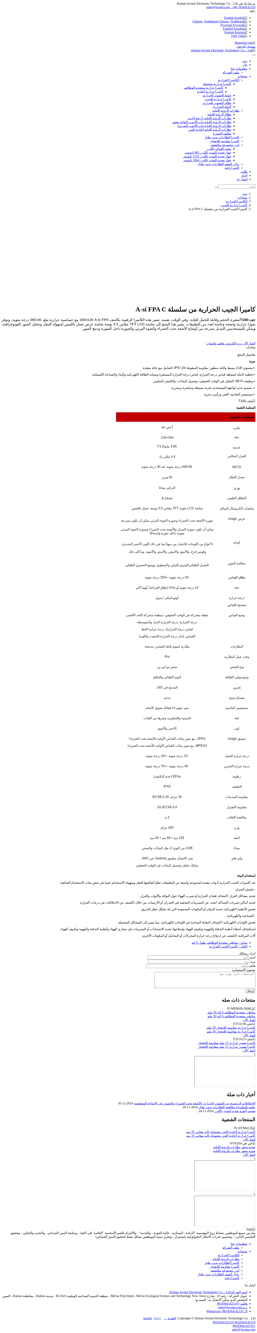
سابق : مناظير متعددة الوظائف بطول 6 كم (219, 942)
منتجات (242, 197)
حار (245, 64)
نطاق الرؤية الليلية (219, 114)
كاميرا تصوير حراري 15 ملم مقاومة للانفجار (226, 1043)
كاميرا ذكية (232, 168)
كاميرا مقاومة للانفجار (224, 141)
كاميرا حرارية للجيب (218, 99)
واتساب (211, 343)
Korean (229, 32)
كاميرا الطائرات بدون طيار (221, 137)
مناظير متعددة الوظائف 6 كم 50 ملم (231, 1012)
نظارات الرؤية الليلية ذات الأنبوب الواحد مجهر (201, 122)
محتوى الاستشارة (243, 970)
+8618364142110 (244, 1326)
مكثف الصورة (222, 133)
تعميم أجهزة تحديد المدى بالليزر (234, 1111)
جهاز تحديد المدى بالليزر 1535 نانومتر (207, 156)
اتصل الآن (248, 343)
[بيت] (223, 50)
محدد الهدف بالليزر (218, 148)
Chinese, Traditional (205, 21)
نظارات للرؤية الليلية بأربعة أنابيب (209, 118)
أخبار (244, 175)
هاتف (220, 343)
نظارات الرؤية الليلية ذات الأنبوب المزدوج (204, 126)
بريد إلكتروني (233, 343)
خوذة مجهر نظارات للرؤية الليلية (234, 1147)
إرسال (250, 991)
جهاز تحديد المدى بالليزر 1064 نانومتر (207, 160)
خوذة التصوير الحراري (217, 95)
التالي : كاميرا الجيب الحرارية (228, 946)
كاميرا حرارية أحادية (210, 91)
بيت (244, 61)
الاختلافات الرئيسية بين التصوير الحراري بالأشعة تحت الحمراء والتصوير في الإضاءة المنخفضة (194, 1103)
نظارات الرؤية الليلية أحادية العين (209, 129)
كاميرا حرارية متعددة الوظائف (203, 87)
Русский (226, 25)
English (229, 17)
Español (228, 28)
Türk (234, 36)
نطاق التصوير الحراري (216, 103)
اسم (252, 957)
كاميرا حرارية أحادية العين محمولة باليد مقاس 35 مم (220, 1132)
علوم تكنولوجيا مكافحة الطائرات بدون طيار (226, 1107)
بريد (252, 961)
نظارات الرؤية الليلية (225, 1259)
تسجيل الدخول (245, 46)
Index (157, 1318)
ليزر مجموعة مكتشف (224, 1270)
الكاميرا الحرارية (236, 201)
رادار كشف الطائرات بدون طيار (218, 164)
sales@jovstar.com (218, 7)
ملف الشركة (230, 72)
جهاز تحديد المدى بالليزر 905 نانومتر (208, 152)
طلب (244, 171)
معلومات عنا (239, 1243)
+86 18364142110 (243, 7)
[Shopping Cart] (245, 42)
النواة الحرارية (222, 106)
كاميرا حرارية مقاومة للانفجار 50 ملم (231, 1027)
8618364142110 (245, 1322)
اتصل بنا (242, 179)
